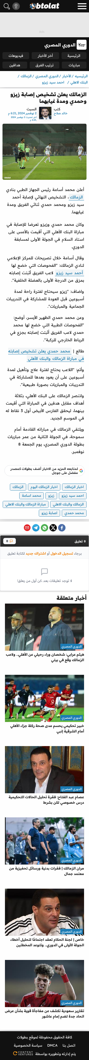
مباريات (74, 65)
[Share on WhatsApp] (44, 527)
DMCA (52, 1045)
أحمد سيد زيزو (69, 272)
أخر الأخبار (45, 55)
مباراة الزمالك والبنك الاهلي (25, 504)
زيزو (51, 495)
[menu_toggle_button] (82, 6)
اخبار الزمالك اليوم (44, 487)
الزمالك (76, 196)
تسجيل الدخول (62, 553)
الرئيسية (73, 55)
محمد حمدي (74, 513)
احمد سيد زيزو (73, 495)
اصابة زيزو (49, 513)
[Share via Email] (27, 527)
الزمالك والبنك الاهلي (68, 504)
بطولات (22, 1037)
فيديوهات (16, 55)
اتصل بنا (69, 1045)
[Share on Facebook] (62, 527)
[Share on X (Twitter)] (53, 527)
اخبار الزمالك (74, 487)
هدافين (14, 65)
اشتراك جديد (36, 553)
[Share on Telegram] (36, 527)
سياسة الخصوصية (28, 1045)
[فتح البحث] (6, 6)
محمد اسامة (31, 495)
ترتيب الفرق (45, 65)
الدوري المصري (72, 646)
